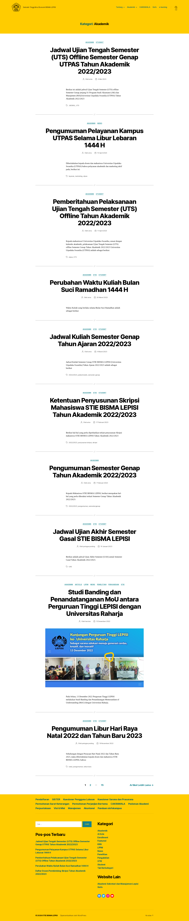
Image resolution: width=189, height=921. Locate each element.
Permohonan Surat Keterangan (52, 803)
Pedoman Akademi (138, 803)
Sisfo (155, 7)
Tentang (119, 7)
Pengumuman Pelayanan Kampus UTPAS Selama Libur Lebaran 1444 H (94, 138)
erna (90, 79)
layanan (71, 176)
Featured (101, 841)
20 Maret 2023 (102, 297)
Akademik (131, 7)
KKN (99, 844)
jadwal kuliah (82, 375)
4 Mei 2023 (102, 79)
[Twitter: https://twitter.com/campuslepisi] (103, 896)
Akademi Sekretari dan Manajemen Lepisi (117, 884)
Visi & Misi (59, 808)
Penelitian (102, 584)
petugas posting (89, 546)
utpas (85, 176)
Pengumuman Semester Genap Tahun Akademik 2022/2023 (94, 471)
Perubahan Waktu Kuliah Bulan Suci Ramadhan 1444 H (94, 286)
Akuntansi (89, 808)
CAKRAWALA (144, 7)
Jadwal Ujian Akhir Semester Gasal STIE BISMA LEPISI (94, 535)
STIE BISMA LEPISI (50, 915)
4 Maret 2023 (102, 352)
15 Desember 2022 (103, 621)
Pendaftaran (42, 799)
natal (70, 767)
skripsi (95, 443)
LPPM (86, 584)
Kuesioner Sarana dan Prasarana (115, 799)
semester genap (94, 375)
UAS (70, 567)
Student (100, 42)
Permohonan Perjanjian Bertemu (90, 803)
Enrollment (102, 837)
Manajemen (74, 808)
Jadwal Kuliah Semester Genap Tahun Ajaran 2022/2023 (94, 340)
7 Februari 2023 (102, 483)
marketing (78, 176)
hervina (88, 621)
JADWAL (72, 105)
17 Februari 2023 (102, 422)
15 (102, 785)
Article (78, 584)
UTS (77, 105)
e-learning (163, 7)
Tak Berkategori (105, 868)
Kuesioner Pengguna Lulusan (79, 799)
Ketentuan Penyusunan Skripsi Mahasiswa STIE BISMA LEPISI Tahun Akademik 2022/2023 (94, 407)
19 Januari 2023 (106, 546)
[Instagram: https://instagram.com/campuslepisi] (108, 896)
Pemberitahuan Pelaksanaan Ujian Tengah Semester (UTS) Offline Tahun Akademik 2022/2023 (94, 212)
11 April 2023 (102, 231)
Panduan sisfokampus (110, 808)
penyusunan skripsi (85, 443)
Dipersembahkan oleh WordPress (73, 915)
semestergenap (94, 506)
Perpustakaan (43, 808)
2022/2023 (73, 375)
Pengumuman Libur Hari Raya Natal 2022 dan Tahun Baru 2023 (94, 732)
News (99, 123)
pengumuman (83, 506)
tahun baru (87, 767)
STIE (95, 275)
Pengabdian (113, 584)
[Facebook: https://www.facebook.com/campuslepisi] (99, 896)
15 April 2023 (102, 153)
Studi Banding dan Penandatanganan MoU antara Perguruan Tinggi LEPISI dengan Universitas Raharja (94, 602)
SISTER (56, 799)
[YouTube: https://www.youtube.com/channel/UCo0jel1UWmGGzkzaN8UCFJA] (112, 896)
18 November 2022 (106, 743)
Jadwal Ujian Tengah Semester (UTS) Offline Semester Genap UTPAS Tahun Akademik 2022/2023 (94, 60)
